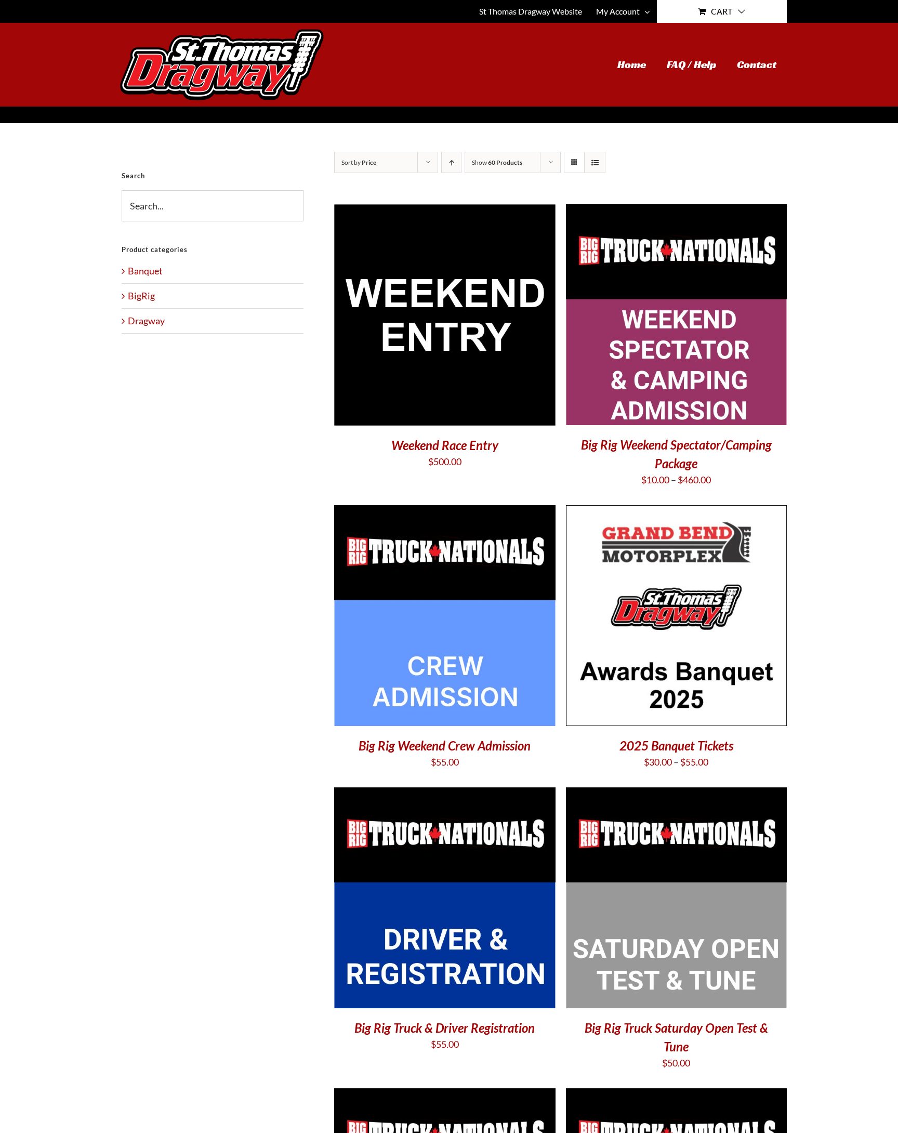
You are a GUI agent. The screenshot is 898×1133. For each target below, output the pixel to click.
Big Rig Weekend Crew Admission (445, 745)
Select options (644, 617)
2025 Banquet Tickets (676, 745)
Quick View (444, 316)
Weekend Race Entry (444, 445)
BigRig (141, 295)
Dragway (146, 320)
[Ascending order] (451, 162)
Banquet (145, 270)
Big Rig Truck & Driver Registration (444, 1027)
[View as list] (595, 162)
